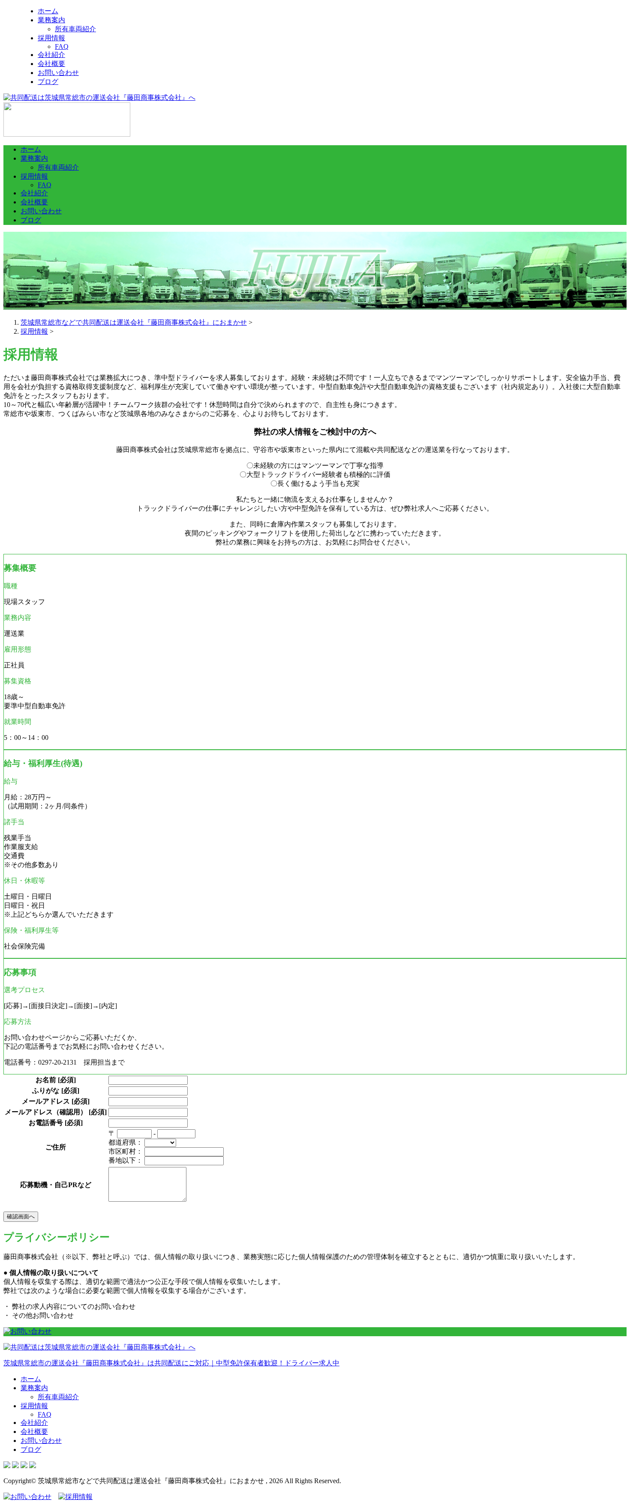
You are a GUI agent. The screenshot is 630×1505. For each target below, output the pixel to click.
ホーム (48, 11)
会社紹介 (51, 54)
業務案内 (51, 20)
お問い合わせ (58, 72)
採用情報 (51, 38)
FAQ (62, 46)
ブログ (48, 81)
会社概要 (51, 63)
